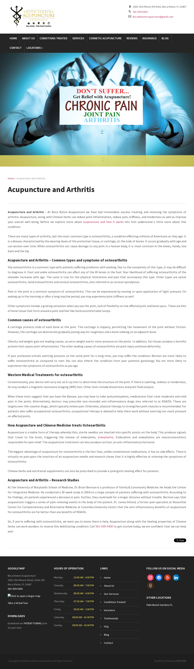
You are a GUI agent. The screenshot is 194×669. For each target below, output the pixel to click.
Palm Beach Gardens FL (159, 605)
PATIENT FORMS (33, 623)
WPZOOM (181, 661)
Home (13, 38)
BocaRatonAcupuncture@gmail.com (153, 16)
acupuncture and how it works (103, 222)
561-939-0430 (140, 11)
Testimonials (111, 618)
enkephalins (106, 437)
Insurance (149, 38)
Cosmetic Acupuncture (105, 38)
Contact (16, 48)
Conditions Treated (53, 38)
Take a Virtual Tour (18, 603)
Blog (165, 38)
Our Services (111, 594)
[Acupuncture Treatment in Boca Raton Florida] (32, 16)
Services (78, 38)
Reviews (132, 38)
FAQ (106, 626)
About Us (28, 38)
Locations (35, 48)
